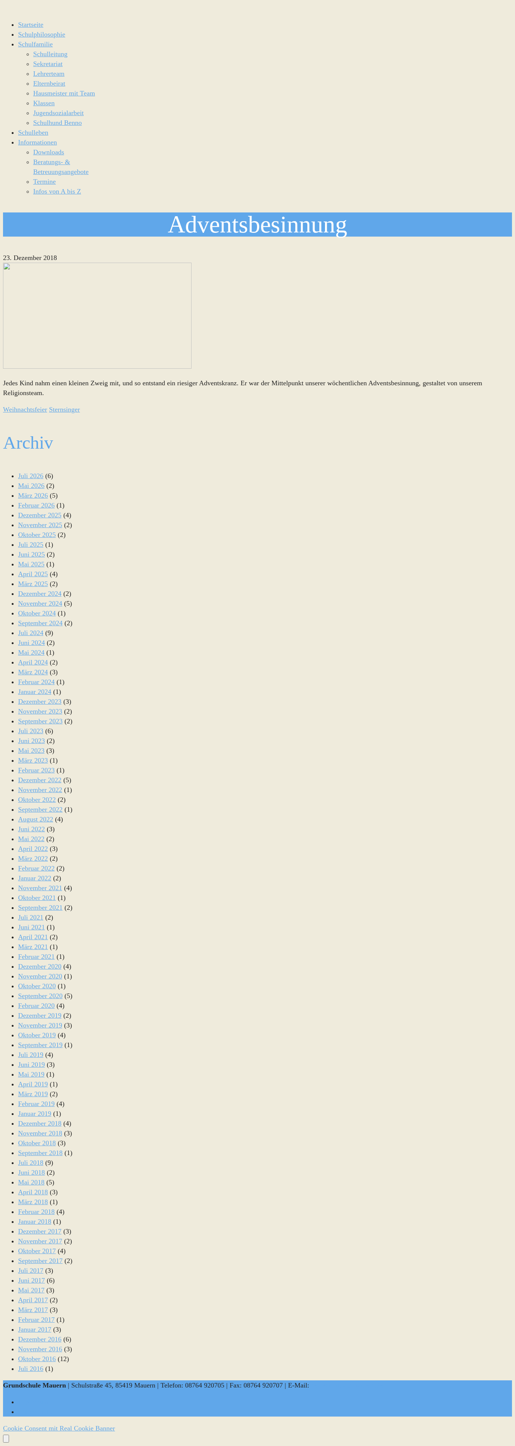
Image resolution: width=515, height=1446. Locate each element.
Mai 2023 (31, 750)
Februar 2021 (36, 956)
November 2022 (40, 790)
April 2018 (33, 1192)
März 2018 (33, 1202)
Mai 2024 (31, 652)
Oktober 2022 (37, 799)
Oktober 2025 (37, 534)
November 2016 (40, 1349)
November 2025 (40, 525)
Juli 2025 (30, 544)
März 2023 (33, 760)
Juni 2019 (31, 1064)
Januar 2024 (34, 691)
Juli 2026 (30, 476)
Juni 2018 (31, 1172)
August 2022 (35, 819)
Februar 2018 (36, 1211)
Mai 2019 (31, 1074)
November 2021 (40, 888)
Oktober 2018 (37, 1143)
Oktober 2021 (37, 897)
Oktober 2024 (37, 613)
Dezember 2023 (39, 701)
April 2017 (33, 1300)
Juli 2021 (30, 917)
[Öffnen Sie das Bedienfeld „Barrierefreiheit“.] (6, 1439)
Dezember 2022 (39, 780)
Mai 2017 (31, 1290)
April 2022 (33, 848)
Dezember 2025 (39, 515)
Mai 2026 (31, 485)
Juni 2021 (31, 927)
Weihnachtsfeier (25, 409)
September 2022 (40, 809)
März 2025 (33, 584)
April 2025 (33, 574)
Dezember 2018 (39, 1123)
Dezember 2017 (39, 1231)
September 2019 (40, 1045)
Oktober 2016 (37, 1359)
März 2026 (33, 495)
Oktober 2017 (37, 1251)
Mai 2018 (31, 1182)
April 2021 (33, 937)
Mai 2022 (31, 839)
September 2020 (40, 996)
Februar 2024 (36, 682)
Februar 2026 (36, 505)
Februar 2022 (36, 868)
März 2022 (33, 858)
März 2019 (33, 1094)
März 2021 (33, 947)
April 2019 (33, 1084)
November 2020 (40, 976)
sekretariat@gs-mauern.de (347, 1385)
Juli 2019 (30, 1054)
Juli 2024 (30, 633)
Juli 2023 (30, 731)
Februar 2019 (36, 1104)
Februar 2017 (36, 1319)
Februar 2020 (36, 1005)
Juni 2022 (31, 829)
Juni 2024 (31, 642)
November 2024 (40, 603)
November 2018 (40, 1133)
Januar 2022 (34, 878)
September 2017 (40, 1260)
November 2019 (40, 1025)
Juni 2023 (31, 741)
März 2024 (33, 672)
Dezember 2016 (39, 1339)
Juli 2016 (30, 1368)
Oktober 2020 (37, 986)
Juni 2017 (31, 1280)
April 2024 (33, 662)
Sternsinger (64, 409)
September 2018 (40, 1153)
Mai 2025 (31, 564)
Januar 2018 (34, 1221)
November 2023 (40, 711)
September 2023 (40, 721)
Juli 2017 (30, 1270)
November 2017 (40, 1241)
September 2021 (40, 907)
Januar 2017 (34, 1329)
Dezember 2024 (39, 593)
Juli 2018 (30, 1162)
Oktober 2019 (37, 1035)
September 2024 (40, 623)
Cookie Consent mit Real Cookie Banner (59, 1428)
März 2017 (33, 1310)
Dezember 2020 (39, 966)
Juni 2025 (31, 554)
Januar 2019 (34, 1113)
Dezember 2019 (39, 1015)
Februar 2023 (36, 770)
